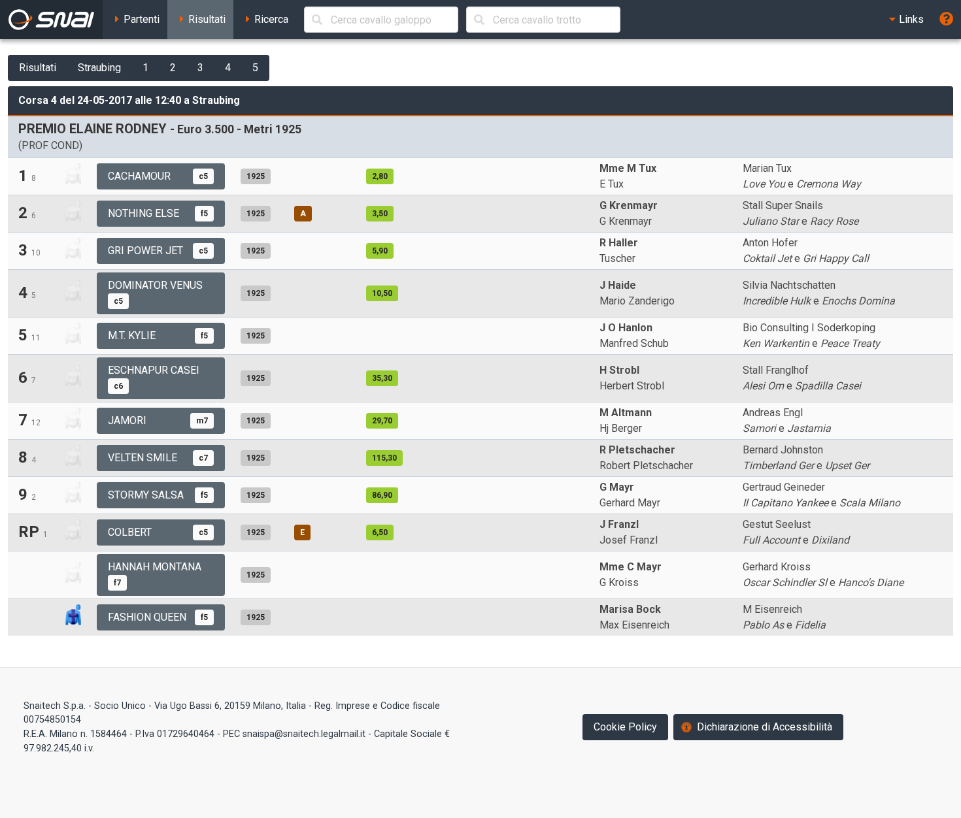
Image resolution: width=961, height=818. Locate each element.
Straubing (99, 67)
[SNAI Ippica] (51, 19)
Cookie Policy (625, 727)
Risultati (37, 67)
